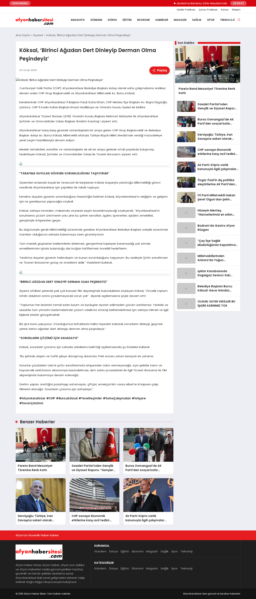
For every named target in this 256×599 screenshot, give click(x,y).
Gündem (96, 20)
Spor (210, 20)
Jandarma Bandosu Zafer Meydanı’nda (191, 3)
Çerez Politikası (208, 9)
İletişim (236, 9)
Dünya (112, 20)
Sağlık (196, 20)
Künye (224, 9)
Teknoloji (227, 20)
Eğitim (127, 20)
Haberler (161, 20)
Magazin (180, 20)
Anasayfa (78, 20)
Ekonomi (143, 20)
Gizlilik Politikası (186, 9)
